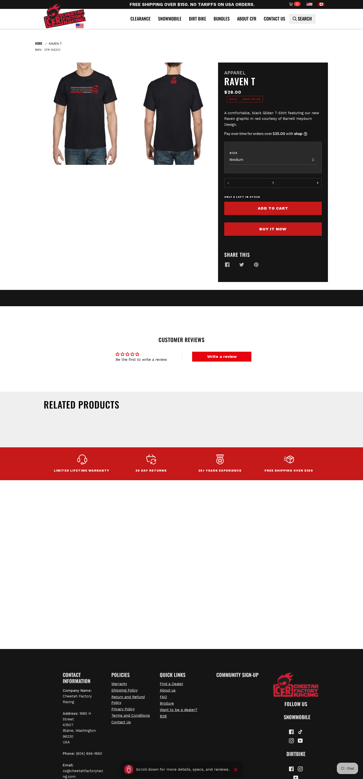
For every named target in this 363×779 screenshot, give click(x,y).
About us (168, 690)
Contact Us (121, 722)
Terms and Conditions (130, 715)
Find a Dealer (171, 684)
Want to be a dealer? (178, 710)
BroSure (167, 703)
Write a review (222, 356)
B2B (163, 716)
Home (38, 43)
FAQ (163, 697)
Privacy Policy (123, 709)
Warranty (119, 684)
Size (233, 153)
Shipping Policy (124, 690)
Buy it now (272, 229)
